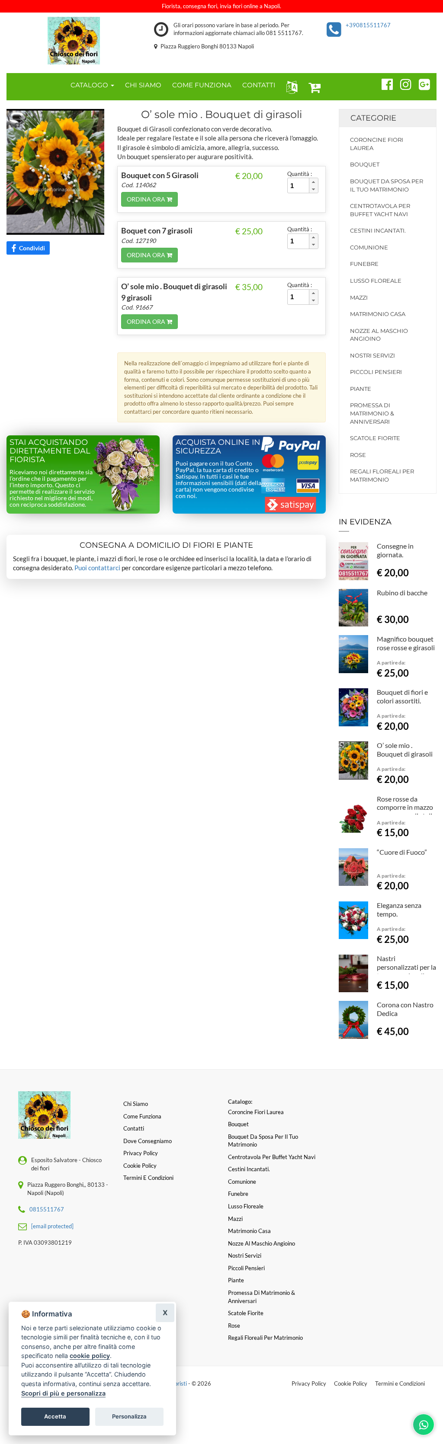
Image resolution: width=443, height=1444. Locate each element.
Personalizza (129, 1416)
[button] (290, 86)
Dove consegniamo (147, 1140)
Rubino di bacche (402, 592)
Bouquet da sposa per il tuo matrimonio (386, 185)
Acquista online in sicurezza (218, 447)
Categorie (373, 118)
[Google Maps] (420, 83)
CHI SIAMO (143, 85)
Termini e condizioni (148, 1177)
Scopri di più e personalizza (63, 1393)
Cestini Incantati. (378, 230)
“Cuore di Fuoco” (402, 852)
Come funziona (142, 1116)
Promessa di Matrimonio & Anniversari (372, 413)
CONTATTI (259, 85)
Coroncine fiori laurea (376, 143)
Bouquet (364, 164)
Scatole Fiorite (375, 437)
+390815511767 (368, 25)
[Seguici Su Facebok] (383, 83)
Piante (360, 388)
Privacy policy (140, 1153)
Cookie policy (140, 1165)
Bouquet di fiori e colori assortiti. (402, 696)
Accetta (55, 1416)
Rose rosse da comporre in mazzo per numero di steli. (405, 807)
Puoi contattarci (97, 568)
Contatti (133, 1128)
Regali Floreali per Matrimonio (382, 475)
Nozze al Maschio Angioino (379, 334)
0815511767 (46, 1209)
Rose (358, 454)
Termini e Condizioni (400, 1383)
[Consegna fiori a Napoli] (73, 40)
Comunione (369, 247)
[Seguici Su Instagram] (402, 83)
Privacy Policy (309, 1383)
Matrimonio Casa (377, 313)
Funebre (364, 263)
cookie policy (90, 1355)
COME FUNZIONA (201, 85)
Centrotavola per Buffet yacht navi (380, 209)
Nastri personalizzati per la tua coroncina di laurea (406, 971)
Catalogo (90, 85)
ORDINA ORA (147, 199)
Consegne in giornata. (395, 550)
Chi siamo (135, 1103)
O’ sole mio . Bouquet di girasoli (405, 749)
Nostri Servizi (372, 355)
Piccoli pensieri (376, 371)
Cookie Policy (350, 1383)
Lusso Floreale (375, 280)
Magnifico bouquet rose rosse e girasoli (406, 643)
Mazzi (359, 297)
